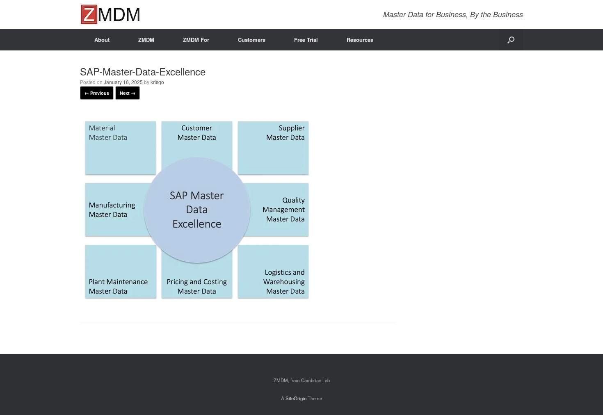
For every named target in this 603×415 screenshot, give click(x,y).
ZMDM (146, 39)
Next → (127, 93)
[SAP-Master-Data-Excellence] (196, 301)
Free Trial (306, 39)
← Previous (97, 93)
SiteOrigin (296, 398)
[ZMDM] (110, 14)
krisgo (157, 81)
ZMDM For (196, 39)
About (102, 39)
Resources (360, 39)
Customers (251, 39)
